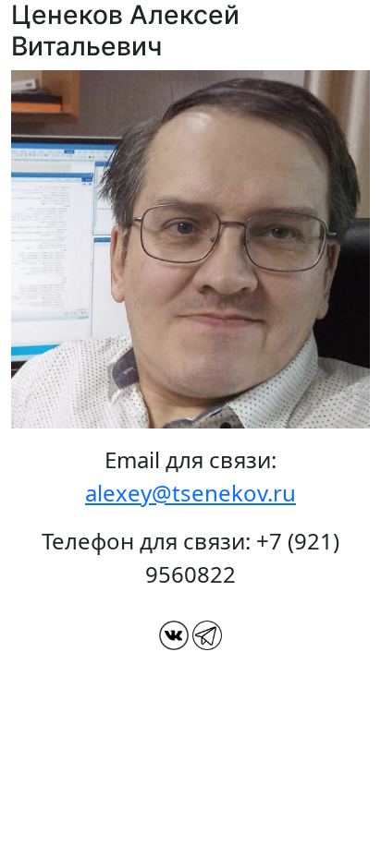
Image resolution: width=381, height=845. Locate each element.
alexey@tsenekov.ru (190, 492)
